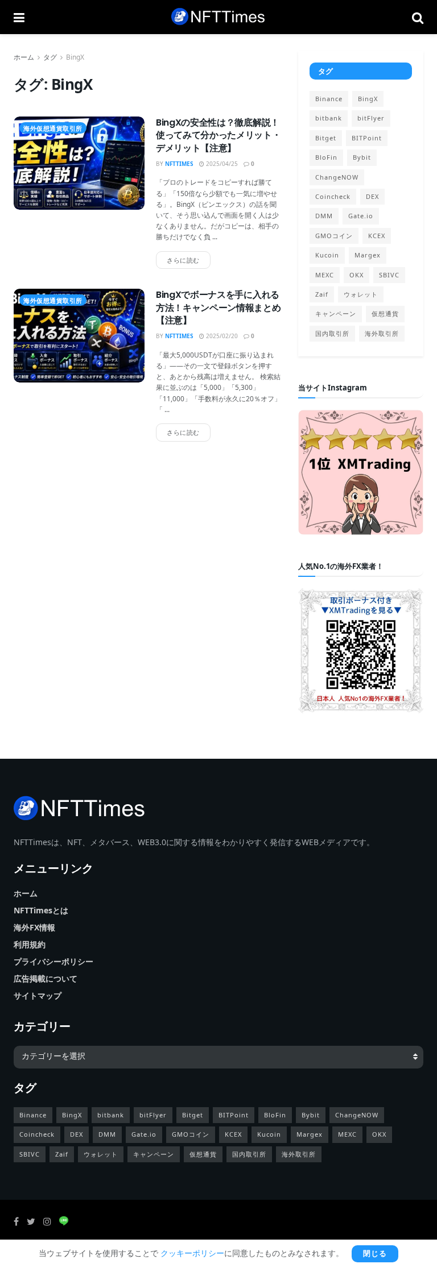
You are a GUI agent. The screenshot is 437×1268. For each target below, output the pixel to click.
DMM (324, 215)
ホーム (24, 57)
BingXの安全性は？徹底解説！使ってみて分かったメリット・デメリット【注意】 (218, 135)
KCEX (376, 235)
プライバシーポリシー (53, 961)
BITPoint (367, 138)
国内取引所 (332, 333)
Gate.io (360, 215)
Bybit (362, 157)
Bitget (325, 138)
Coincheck (333, 196)
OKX (356, 275)
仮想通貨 (385, 313)
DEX (372, 196)
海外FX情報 (34, 927)
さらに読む (183, 260)
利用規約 (30, 944)
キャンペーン (335, 313)
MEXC (324, 275)
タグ (50, 57)
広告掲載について (45, 978)
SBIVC (389, 275)
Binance (329, 98)
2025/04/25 (221, 164)
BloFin (326, 157)
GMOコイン (334, 235)
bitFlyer (371, 118)
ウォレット (361, 294)
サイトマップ (37, 995)
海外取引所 (382, 333)
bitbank (328, 118)
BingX (75, 57)
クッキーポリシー (192, 1253)
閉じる (375, 1253)
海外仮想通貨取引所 (53, 128)
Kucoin (327, 255)
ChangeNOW (336, 177)
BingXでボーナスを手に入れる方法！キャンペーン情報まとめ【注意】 (218, 307)
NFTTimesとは (41, 910)
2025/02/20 (221, 336)
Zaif (321, 294)
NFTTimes (179, 164)
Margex (367, 255)
